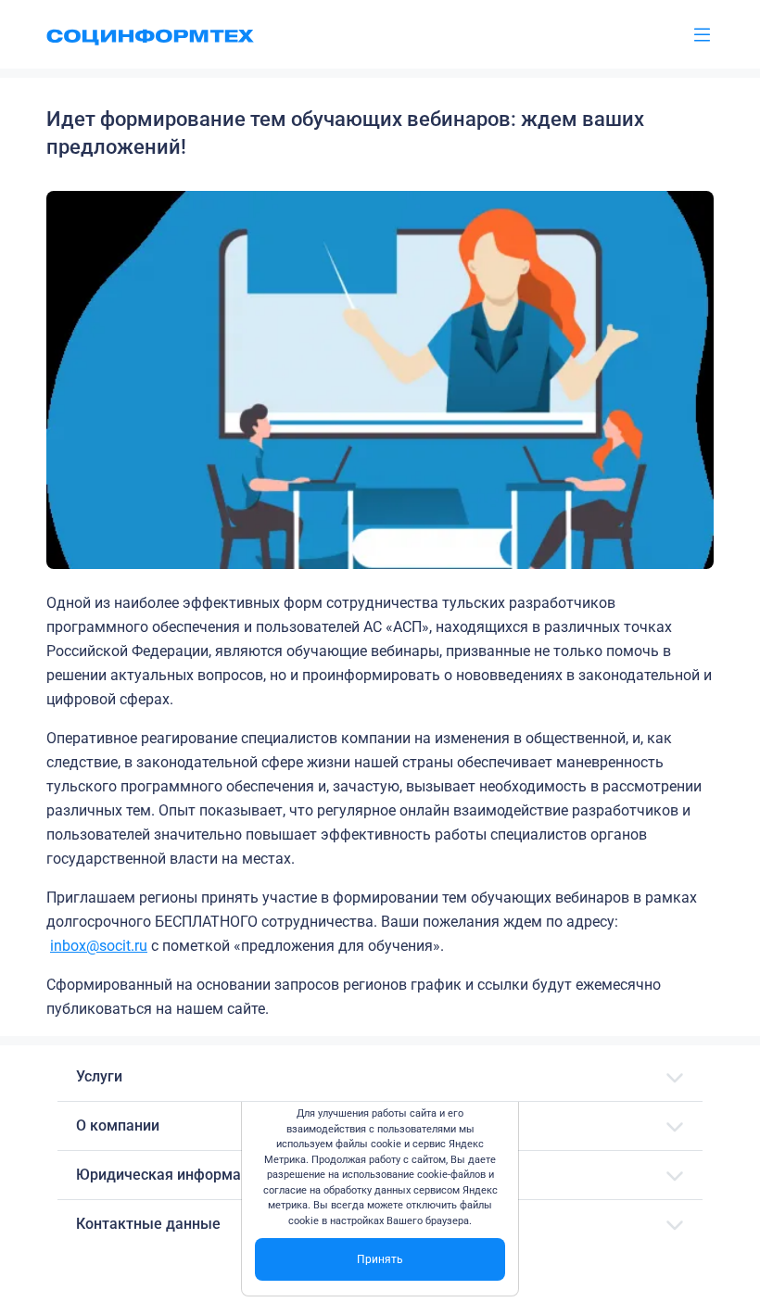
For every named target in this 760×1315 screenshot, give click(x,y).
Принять (380, 1259)
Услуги (99, 1076)
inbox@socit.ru (98, 946)
